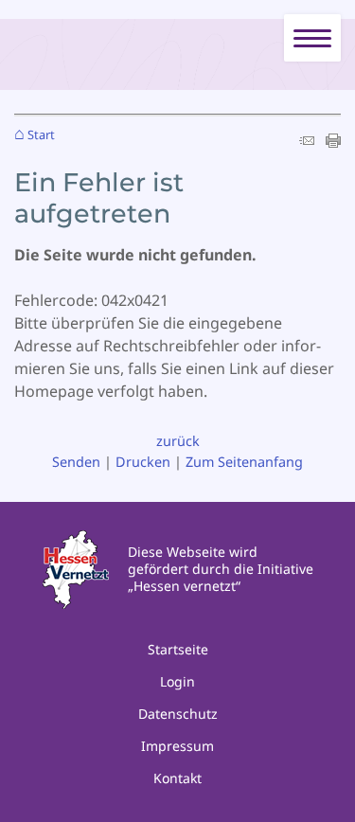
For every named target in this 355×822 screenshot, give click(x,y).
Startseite (178, 649)
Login (177, 681)
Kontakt (177, 778)
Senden (76, 462)
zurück (178, 441)
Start (41, 135)
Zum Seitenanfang (244, 462)
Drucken (142, 462)
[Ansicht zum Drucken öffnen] (333, 142)
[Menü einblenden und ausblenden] (313, 39)
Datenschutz (178, 714)
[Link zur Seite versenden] (306, 142)
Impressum (177, 746)
